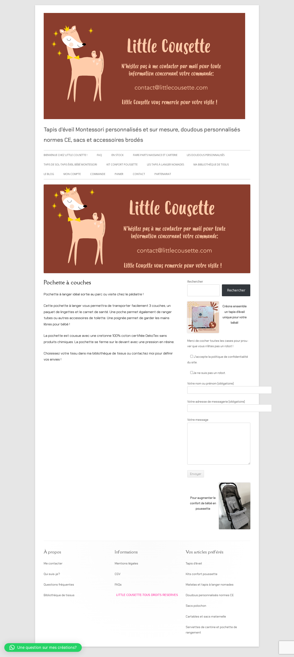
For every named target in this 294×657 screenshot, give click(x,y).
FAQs (118, 584)
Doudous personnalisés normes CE (210, 595)
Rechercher (195, 281)
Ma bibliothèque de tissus (211, 164)
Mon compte (72, 174)
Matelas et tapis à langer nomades (210, 584)
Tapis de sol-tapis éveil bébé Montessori (70, 164)
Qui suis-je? (52, 574)
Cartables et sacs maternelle (206, 616)
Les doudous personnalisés (205, 155)
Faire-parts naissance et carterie (155, 155)
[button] (43, 647)
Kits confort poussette (201, 574)
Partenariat (163, 174)
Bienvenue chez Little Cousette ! (65, 155)
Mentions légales (126, 563)
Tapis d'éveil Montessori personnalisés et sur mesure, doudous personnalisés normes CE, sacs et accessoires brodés (142, 134)
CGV (118, 574)
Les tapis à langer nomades (165, 164)
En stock (117, 155)
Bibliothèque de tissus (59, 595)
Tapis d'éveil (194, 563)
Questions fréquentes (59, 584)
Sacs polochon (196, 606)
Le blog (49, 174)
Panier (119, 174)
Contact (139, 174)
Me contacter (53, 563)
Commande (97, 174)
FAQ (99, 155)
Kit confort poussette (122, 164)
